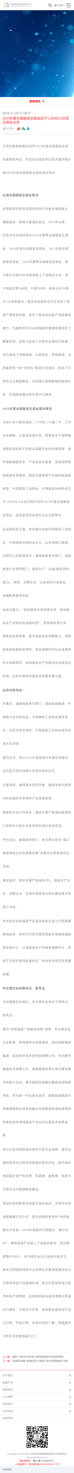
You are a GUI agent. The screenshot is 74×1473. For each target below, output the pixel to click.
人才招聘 (8, 1396)
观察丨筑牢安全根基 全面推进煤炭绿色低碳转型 (38, 1356)
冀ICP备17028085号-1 (44, 1460)
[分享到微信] (23, 128)
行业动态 (8, 1410)
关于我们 (8, 1375)
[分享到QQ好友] (28, 128)
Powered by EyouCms (37, 1457)
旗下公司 (59, 5)
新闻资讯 (8, 1389)
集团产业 (8, 1382)
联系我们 (8, 1403)
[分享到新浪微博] (19, 128)
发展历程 (8, 1418)
